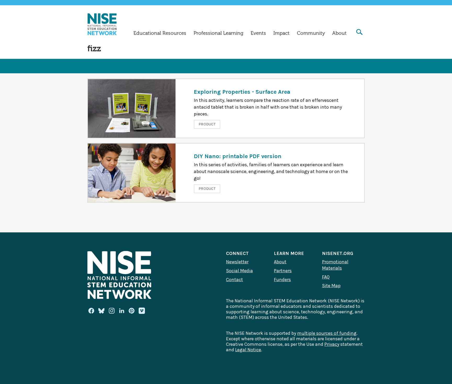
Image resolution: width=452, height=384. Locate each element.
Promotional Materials (335, 265)
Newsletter (237, 262)
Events (258, 33)
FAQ (326, 277)
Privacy (331, 344)
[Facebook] (91, 311)
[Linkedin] (122, 311)
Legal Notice (248, 350)
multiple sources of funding (327, 333)
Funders (282, 279)
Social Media (239, 271)
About (339, 33)
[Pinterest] (131, 311)
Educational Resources (159, 33)
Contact (234, 279)
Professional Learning (218, 33)
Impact (281, 33)
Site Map (331, 285)
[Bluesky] (101, 311)
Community (311, 33)
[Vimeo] (142, 311)
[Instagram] (112, 311)
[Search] (359, 32)
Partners (283, 271)
